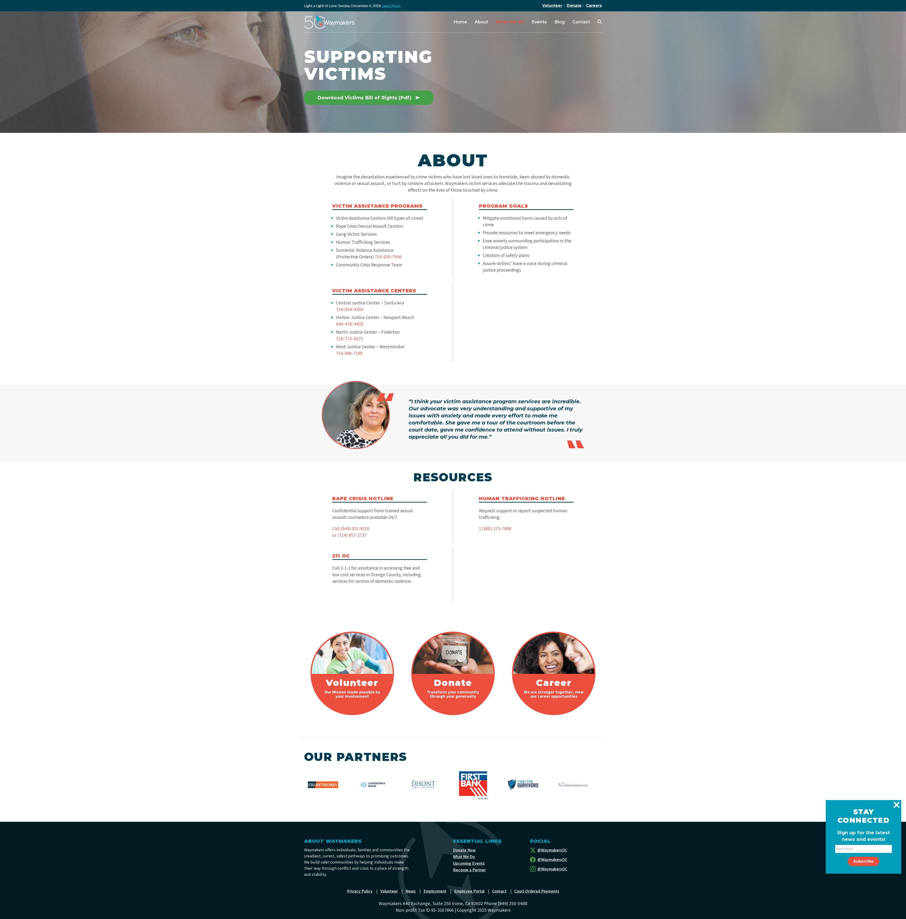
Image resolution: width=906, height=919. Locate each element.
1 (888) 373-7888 (495, 528)
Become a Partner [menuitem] (469, 870)
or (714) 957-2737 (349, 535)
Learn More (391, 5)
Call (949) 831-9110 (350, 528)
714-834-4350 (349, 309)
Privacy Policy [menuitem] (360, 891)
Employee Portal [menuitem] (469, 891)
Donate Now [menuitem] (464, 850)
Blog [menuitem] (559, 22)
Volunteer (552, 5)
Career (553, 682)
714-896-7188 (349, 353)
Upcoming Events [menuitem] (469, 863)
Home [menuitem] (460, 22)
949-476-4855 (350, 324)
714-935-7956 (388, 257)
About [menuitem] (481, 22)
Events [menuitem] (539, 22)
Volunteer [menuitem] (389, 891)
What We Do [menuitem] (510, 22)
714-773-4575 (349, 339)
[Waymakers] (329, 22)
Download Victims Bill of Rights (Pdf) (364, 98)
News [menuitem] (411, 891)
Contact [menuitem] (581, 22)
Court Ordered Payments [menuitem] (536, 891)
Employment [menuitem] (435, 891)
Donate (574, 5)
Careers (594, 5)
